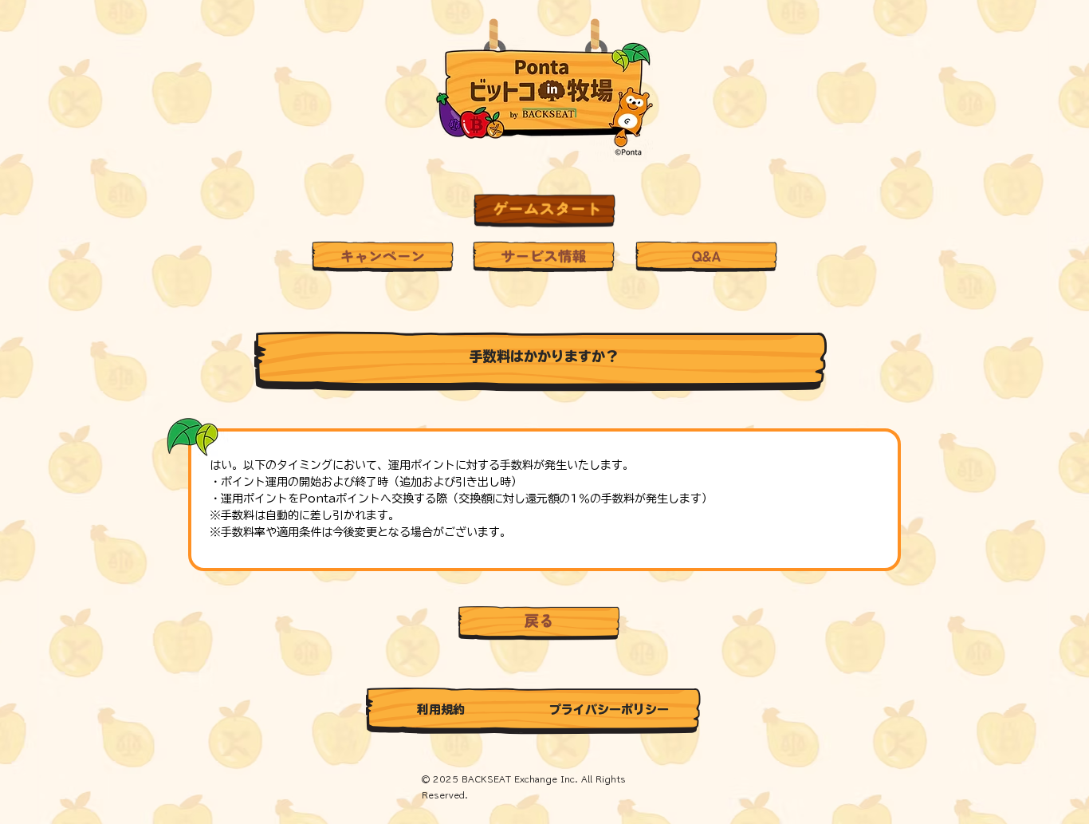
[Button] (544, 211)
